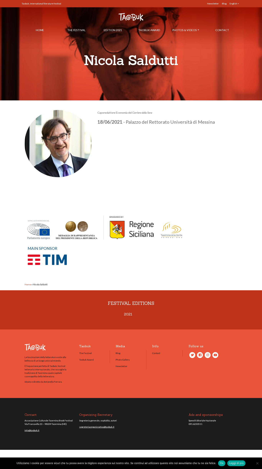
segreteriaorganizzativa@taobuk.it (96, 426)
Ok (221, 463)
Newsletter (213, 3)
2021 (128, 314)
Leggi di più (236, 463)
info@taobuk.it (32, 430)
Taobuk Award (149, 30)
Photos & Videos (184, 30)
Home (40, 30)
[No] (257, 463)
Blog (224, 3)
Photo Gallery (123, 359)
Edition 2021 (113, 30)
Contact (222, 30)
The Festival (76, 30)
